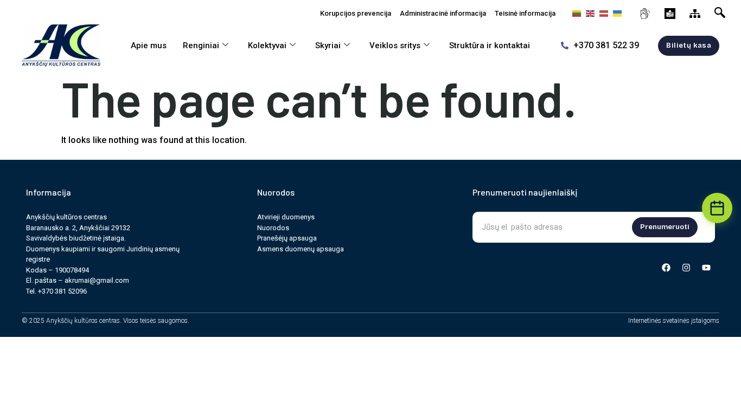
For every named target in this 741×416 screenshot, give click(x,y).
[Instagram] (686, 267)
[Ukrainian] (616, 13)
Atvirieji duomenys (286, 217)
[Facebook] (666, 267)
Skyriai (328, 45)
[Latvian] (602, 13)
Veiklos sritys (394, 45)
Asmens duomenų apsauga (300, 249)
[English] (589, 13)
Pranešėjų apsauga (287, 238)
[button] (722, 10)
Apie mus (149, 45)
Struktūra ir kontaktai (489, 45)
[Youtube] (706, 267)
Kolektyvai (267, 45)
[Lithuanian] (575, 13)
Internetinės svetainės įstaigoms (673, 320)
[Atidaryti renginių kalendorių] (717, 208)
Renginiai (201, 45)
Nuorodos (273, 228)
